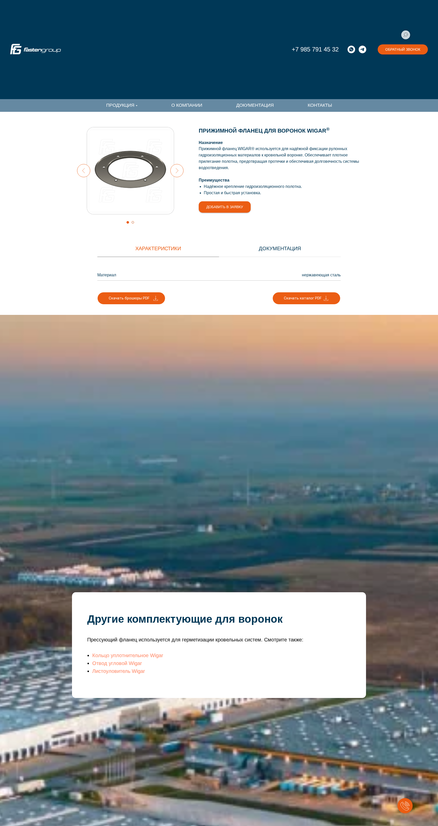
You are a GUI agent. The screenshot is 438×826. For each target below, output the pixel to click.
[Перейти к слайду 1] (127, 222)
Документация (255, 105)
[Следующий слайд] (177, 170)
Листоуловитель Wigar (118, 671)
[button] (403, 49)
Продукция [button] (120, 105)
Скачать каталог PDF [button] (303, 298)
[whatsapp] (351, 49)
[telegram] (362, 49)
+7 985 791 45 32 (315, 49)
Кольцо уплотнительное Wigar (127, 655)
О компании (186, 105)
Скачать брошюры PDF (129, 298)
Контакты (320, 105)
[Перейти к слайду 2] (133, 222)
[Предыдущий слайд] (83, 170)
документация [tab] (280, 248)
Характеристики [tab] (158, 248)
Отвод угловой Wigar (117, 663)
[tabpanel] (219, 274)
